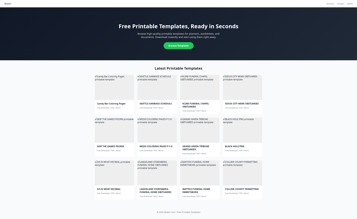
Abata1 (8, 3)
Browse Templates (178, 45)
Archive (330, 3)
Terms (350, 3)
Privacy (340, 3)
